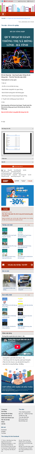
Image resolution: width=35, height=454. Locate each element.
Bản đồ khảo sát (23, 421)
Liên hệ (3, 424)
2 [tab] (27, 225)
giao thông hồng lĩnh (16, 171)
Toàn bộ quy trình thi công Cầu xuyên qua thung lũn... (17, 360)
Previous (1, 243)
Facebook (4, 429)
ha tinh (29, 174)
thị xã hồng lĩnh (17, 170)
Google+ (3, 431)
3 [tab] (29, 225)
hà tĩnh (24, 170)
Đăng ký (31, 1)
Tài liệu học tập (23, 415)
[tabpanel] (10, 244)
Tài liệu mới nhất (7, 225)
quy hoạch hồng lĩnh (6, 174)
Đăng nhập (23, 1)
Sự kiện (5, 209)
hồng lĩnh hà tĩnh (5, 171)
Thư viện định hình (24, 417)
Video (3, 421)
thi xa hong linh (22, 174)
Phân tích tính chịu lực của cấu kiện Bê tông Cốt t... (16, 362)
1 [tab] (25, 225)
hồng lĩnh (10, 170)
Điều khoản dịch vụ (6, 415)
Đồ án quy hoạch (23, 419)
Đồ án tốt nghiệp (13, 25)
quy (23, 176)
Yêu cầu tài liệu (5, 419)
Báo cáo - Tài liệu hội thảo (26, 413)
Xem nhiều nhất (7, 295)
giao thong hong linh (16, 176)
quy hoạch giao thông (6, 173)
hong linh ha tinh (5, 176)
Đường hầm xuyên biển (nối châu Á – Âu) (13, 336)
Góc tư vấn (5, 271)
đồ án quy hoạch (17, 173)
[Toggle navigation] (3, 14)
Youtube (3, 433)
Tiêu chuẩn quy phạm (24, 412)
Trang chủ (4, 409)
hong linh (15, 174)
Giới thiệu (4, 411)
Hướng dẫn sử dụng (6, 413)
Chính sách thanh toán (7, 417)
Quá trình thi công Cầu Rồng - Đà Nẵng (13, 364)
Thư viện (4, 25)
